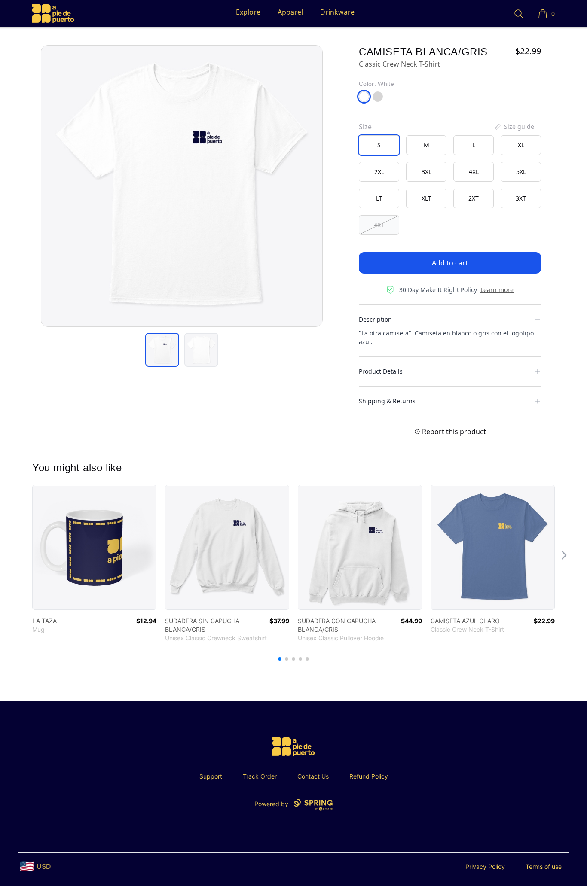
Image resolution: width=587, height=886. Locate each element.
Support (210, 776)
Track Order (260, 776)
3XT (521, 198)
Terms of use (544, 866)
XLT (426, 198)
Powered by (271, 803)
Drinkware (337, 12)
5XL (521, 171)
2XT (473, 198)
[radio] (379, 145)
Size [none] (365, 126)
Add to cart (450, 263)
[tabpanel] (182, 186)
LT (379, 198)
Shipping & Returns (387, 401)
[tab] (162, 350)
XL (521, 145)
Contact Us (313, 776)
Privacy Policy (485, 866)
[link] (94, 547)
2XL (379, 171)
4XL (474, 171)
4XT (379, 225)
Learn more (497, 290)
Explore (248, 12)
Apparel (290, 12)
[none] (514, 126)
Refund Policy (368, 776)
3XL (426, 171)
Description (375, 319)
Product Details (381, 371)
